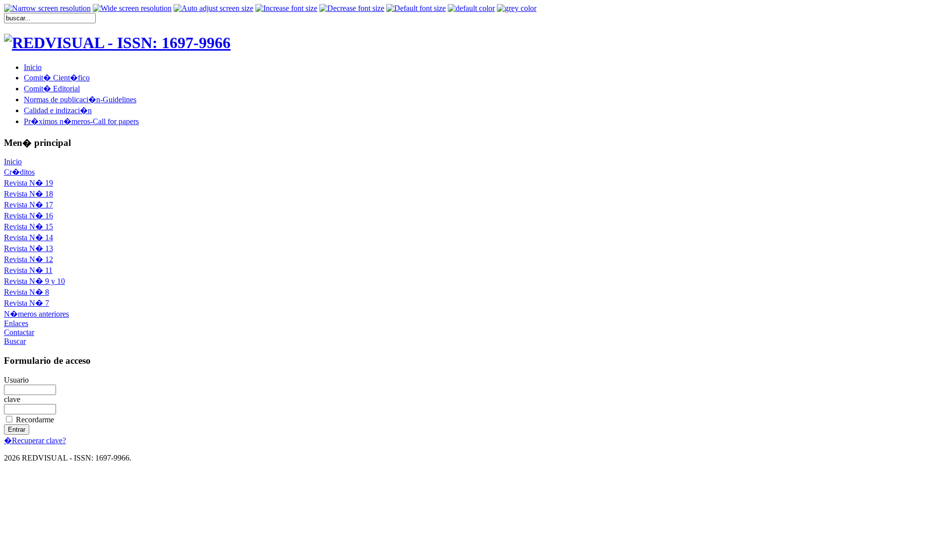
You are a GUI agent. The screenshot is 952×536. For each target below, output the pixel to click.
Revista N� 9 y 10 (34, 281)
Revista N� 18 (28, 194)
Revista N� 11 (28, 270)
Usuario (16, 380)
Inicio (13, 161)
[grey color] (516, 8)
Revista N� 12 (28, 259)
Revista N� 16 (28, 215)
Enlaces (16, 323)
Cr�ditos (19, 172)
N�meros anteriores (36, 314)
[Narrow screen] (47, 8)
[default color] (471, 8)
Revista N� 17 (28, 205)
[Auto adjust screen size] (213, 8)
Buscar (15, 341)
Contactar (19, 332)
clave (12, 399)
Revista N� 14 (28, 237)
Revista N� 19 (28, 183)
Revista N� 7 (26, 303)
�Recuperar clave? (35, 440)
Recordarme (35, 419)
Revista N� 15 (28, 226)
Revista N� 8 (26, 292)
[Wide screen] (132, 8)
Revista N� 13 (28, 248)
